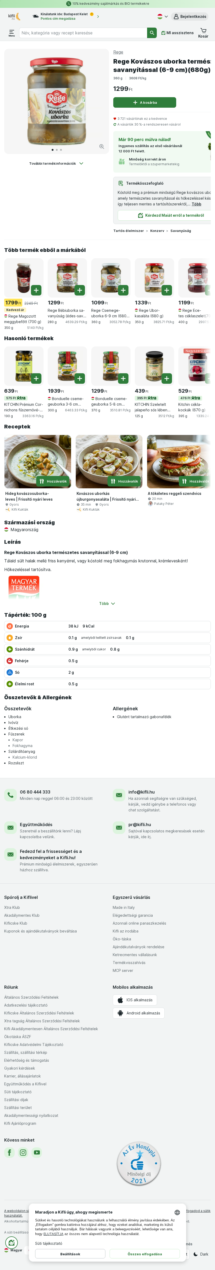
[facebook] (9, 1152)
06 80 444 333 (35, 792)
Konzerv (157, 231)
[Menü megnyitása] (12, 33)
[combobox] (83, 33)
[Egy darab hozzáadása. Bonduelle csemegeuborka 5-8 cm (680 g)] (123, 378)
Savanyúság (180, 231)
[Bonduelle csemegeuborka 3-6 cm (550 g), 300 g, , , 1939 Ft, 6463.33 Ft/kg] (67, 366)
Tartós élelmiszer (128, 231)
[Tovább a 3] (61, 150)
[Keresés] (152, 33)
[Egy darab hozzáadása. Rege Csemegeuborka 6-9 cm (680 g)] (123, 290)
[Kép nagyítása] (102, 146)
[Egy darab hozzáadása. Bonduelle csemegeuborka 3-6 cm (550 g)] (79, 378)
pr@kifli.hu (139, 824)
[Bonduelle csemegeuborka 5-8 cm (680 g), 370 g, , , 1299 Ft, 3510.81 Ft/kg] (111, 366)
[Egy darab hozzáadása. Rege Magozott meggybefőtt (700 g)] (36, 290)
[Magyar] (162, 16)
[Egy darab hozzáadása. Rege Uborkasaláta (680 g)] (167, 290)
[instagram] (23, 1152)
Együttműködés (36, 824)
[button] (189, 16)
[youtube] (36, 1152)
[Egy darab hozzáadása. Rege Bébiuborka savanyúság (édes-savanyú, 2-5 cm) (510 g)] (79, 290)
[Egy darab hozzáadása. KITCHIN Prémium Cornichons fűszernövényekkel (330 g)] (36, 378)
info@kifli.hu (141, 792)
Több (196, 204)
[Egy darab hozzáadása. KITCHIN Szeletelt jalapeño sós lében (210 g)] (167, 378)
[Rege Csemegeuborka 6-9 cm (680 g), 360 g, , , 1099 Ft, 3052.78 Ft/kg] (111, 278)
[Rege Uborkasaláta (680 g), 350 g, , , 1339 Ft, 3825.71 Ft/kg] (154, 278)
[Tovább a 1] (52, 150)
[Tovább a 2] (57, 150)
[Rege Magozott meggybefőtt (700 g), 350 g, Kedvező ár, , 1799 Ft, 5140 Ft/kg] (24, 278)
